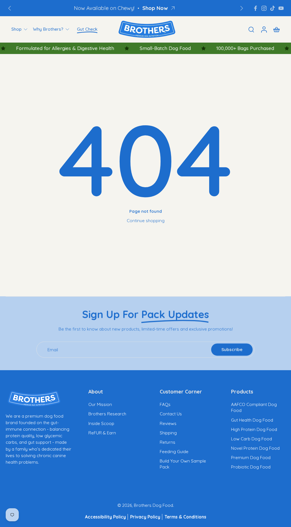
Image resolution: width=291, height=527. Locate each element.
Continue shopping (146, 220)
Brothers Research (107, 413)
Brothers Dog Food (153, 505)
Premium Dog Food (251, 457)
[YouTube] (281, 8)
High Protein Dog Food (254, 429)
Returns (167, 442)
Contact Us (171, 413)
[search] (251, 29)
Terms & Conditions (185, 517)
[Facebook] (255, 8)
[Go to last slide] (10, 8)
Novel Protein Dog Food (255, 448)
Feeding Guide (174, 451)
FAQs (165, 404)
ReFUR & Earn (102, 433)
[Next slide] (241, 8)
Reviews (168, 423)
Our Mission (100, 404)
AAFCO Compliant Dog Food (254, 407)
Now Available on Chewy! (104, 8)
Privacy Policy (145, 517)
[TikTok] (272, 8)
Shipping (168, 433)
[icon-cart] (276, 29)
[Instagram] (264, 8)
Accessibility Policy (105, 517)
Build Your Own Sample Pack (183, 464)
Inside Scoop (101, 423)
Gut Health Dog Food (252, 420)
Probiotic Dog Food (251, 467)
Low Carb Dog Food (251, 438)
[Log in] (263, 29)
